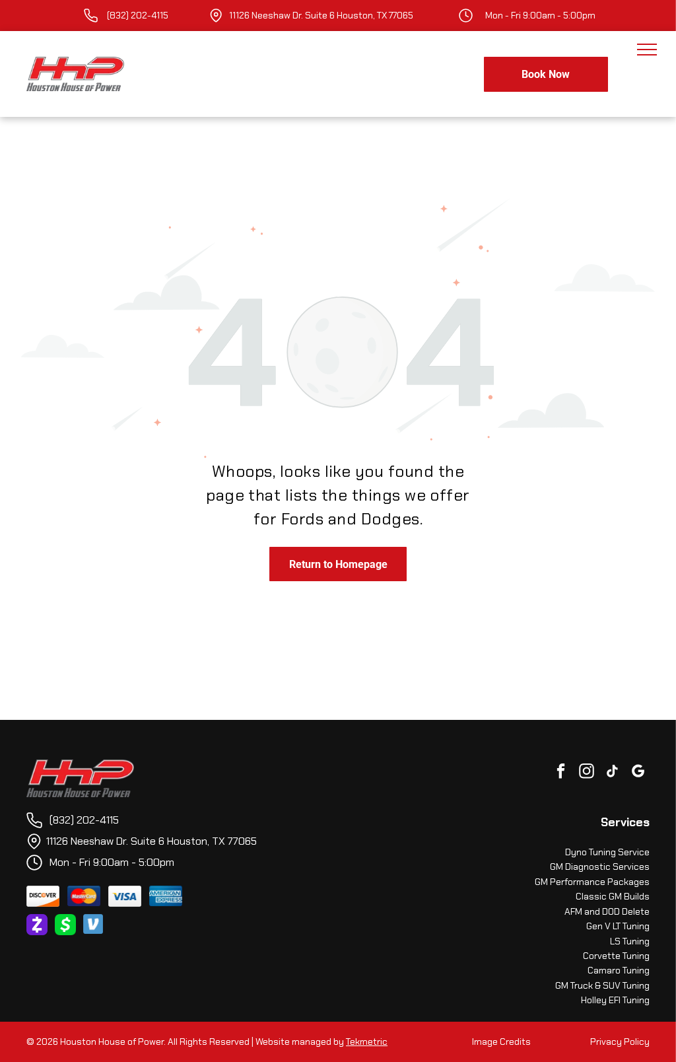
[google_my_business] (638, 773)
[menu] (647, 49)
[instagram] (586, 773)
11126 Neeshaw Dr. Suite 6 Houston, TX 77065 (321, 15)
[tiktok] (612, 773)
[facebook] (560, 773)
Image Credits (501, 1041)
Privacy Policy (620, 1041)
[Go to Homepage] (80, 766)
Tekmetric (367, 1041)
